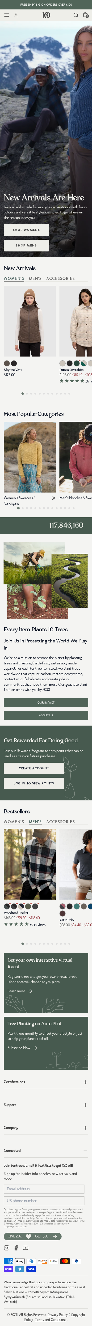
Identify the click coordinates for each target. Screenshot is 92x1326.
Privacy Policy (58, 1315)
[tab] (22, 393)
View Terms (78, 1220)
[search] (76, 15)
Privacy (9, 1223)
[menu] (6, 15)
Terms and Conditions (50, 1320)
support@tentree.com (15, 1226)
